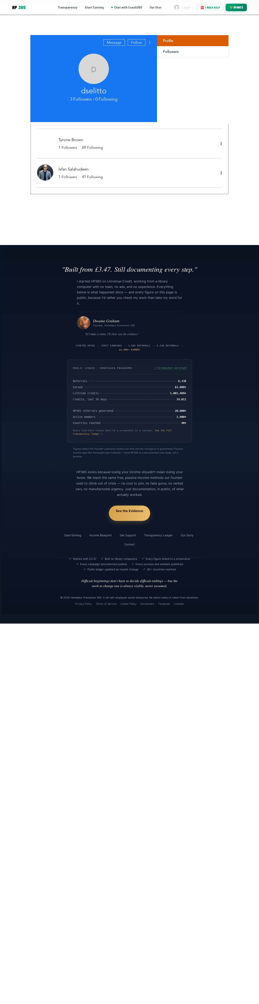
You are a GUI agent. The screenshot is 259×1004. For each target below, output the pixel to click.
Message (114, 42)
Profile (168, 40)
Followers (171, 51)
